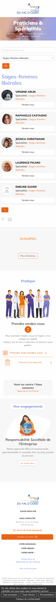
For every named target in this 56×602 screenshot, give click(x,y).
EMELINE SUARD (26, 186)
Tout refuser (28, 594)
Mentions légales (44, 580)
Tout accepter (10, 594)
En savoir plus (27, 463)
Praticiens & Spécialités (32, 34)
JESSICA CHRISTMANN (30, 139)
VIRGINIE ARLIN (26, 91)
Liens (28, 582)
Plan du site (38, 582)
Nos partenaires (35, 584)
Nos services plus (28, 568)
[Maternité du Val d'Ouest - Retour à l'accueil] (28, 8)
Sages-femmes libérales (28, 36)
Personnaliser (47, 594)
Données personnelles (13, 582)
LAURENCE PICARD (28, 162)
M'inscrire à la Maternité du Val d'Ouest (28, 560)
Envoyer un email (25, 537)
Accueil (11, 34)
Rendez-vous (28, 104)
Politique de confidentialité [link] (28, 599)
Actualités (28, 238)
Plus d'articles (28, 256)
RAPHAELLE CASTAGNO (31, 115)
